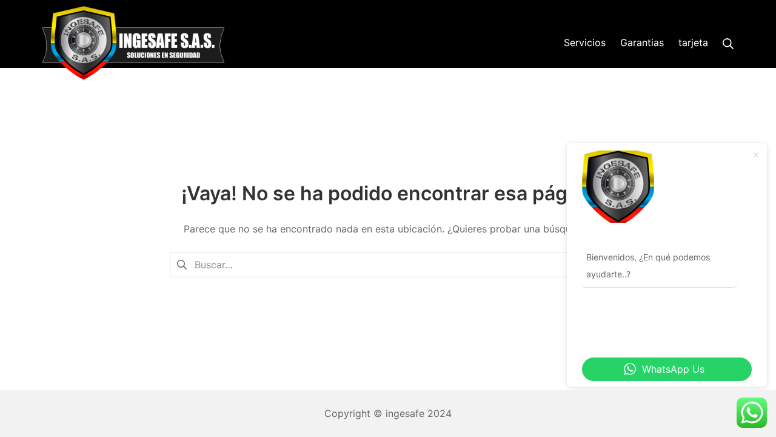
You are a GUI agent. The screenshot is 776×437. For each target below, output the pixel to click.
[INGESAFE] (133, 43)
